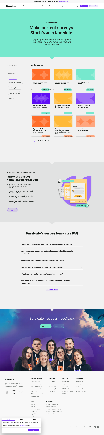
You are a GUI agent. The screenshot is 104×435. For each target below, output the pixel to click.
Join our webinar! (63, 1)
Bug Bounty (34, 411)
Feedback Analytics (36, 389)
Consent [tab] (8, 419)
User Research (53, 384)
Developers (79, 384)
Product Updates (81, 391)
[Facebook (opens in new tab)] (95, 427)
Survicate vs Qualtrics (52, 404)
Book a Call (93, 6)
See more (12, 210)
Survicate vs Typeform (52, 414)
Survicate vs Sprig (51, 406)
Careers (33, 406)
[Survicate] (11, 6)
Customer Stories (81, 389)
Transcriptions (35, 396)
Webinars (65, 386)
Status (78, 386)
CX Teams (52, 381)
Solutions (35, 6)
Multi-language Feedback (38, 393)
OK (33, 430)
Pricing (44, 6)
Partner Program (35, 409)
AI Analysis (34, 391)
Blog (63, 384)
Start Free (84, 6)
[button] (52, 245)
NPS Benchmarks (67, 393)
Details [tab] (21, 419)
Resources (52, 6)
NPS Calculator (66, 389)
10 (46, 140)
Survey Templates (67, 391)
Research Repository (36, 386)
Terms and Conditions (76, 426)
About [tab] (34, 419)
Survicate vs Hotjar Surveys (54, 411)
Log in (77, 6)
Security (33, 416)
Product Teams (53, 386)
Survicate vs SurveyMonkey (54, 409)
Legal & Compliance (36, 414)
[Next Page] (48, 140)
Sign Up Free (45, 326)
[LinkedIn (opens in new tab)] (98, 427)
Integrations (63, 6)
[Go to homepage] (9, 379)
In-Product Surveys (36, 384)
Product (25, 6)
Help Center (79, 381)
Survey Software (35, 381)
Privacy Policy (88, 426)
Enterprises (52, 391)
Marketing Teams (54, 389)
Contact (33, 404)
